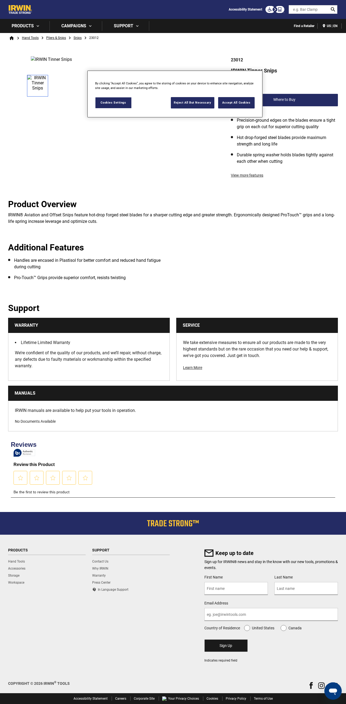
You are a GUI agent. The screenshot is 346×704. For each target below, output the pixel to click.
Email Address (216, 603)
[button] (311, 685)
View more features (247, 175)
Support (123, 25)
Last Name (283, 577)
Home (11, 38)
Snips (78, 38)
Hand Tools (30, 38)
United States (263, 628)
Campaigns (73, 25)
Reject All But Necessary (192, 102)
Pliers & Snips (56, 38)
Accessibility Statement (245, 9)
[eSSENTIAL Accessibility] (274, 9)
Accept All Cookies (236, 102)
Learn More (192, 367)
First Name (213, 577)
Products (23, 25)
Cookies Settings (113, 102)
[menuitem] (25, 26)
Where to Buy (284, 99)
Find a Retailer (304, 26)
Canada (295, 628)
